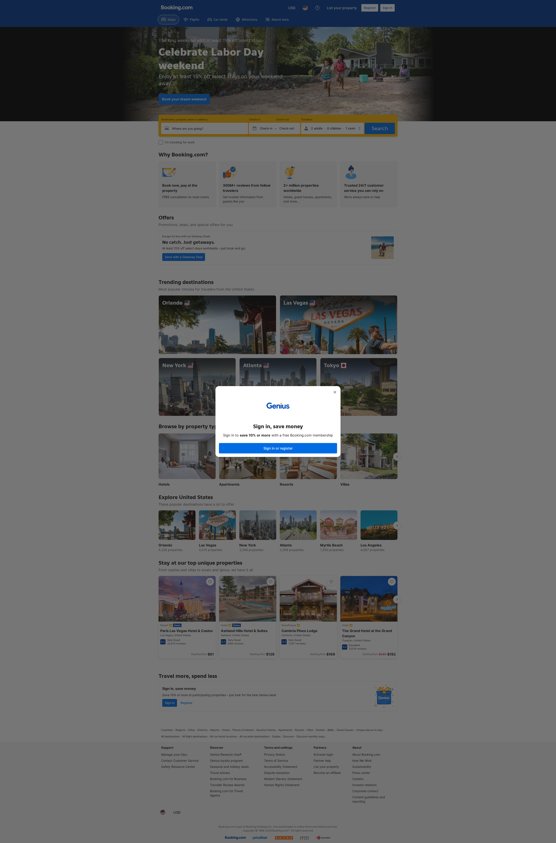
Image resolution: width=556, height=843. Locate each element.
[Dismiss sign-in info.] (335, 392)
